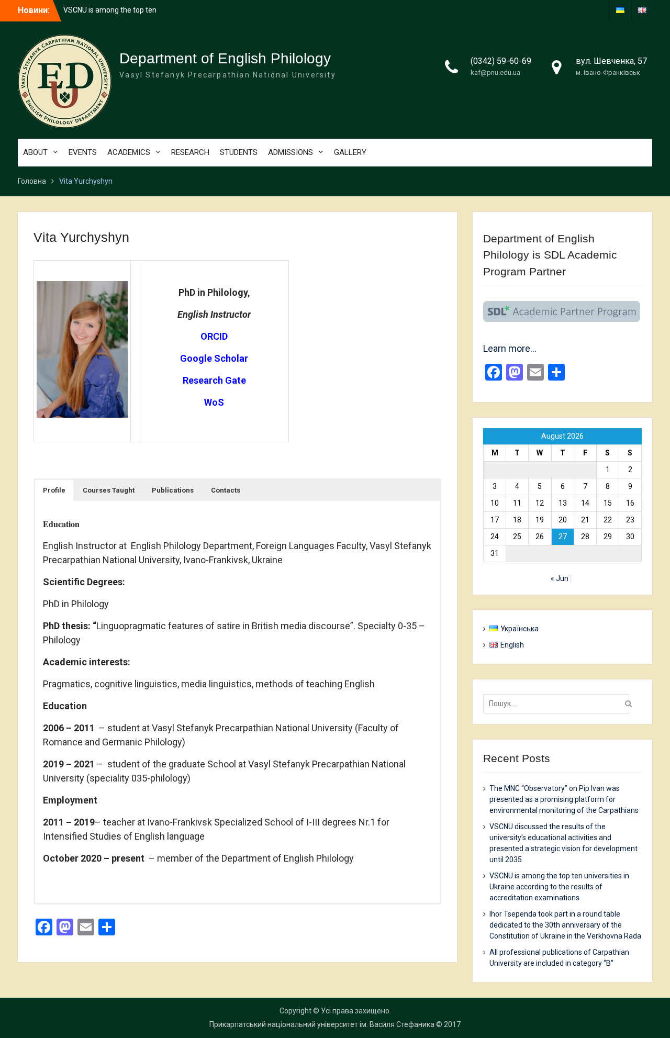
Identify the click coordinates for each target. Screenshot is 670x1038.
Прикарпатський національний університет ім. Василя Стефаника (321, 1024)
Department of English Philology (225, 58)
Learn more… (510, 348)
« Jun (559, 578)
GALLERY (350, 152)
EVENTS (83, 152)
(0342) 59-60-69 (501, 61)
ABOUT (35, 152)
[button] (54, 490)
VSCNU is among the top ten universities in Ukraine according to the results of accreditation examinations (559, 887)
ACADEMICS (128, 152)
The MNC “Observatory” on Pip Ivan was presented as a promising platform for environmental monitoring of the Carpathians (564, 799)
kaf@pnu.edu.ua (495, 72)
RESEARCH (190, 152)
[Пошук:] (558, 703)
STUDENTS (239, 152)
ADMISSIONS (290, 152)
